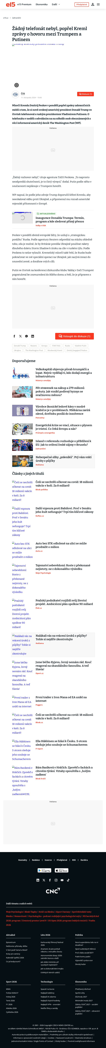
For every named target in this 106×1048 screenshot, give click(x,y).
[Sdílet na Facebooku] (14, 336)
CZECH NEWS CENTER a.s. (63, 1025)
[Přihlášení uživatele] (93, 4)
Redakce (36, 860)
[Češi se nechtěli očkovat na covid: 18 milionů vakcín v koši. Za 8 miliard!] (22, 491)
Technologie (47, 982)
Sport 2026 (11, 982)
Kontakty (22, 860)
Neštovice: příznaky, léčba (16, 946)
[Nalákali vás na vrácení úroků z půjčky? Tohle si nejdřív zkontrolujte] (22, 645)
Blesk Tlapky (31, 912)
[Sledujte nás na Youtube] (62, 880)
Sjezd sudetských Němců (85, 949)
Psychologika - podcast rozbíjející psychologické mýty (54, 916)
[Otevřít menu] (98, 4)
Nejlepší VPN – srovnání (50, 1004)
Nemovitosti (20, 916)
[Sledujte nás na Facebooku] (50, 880)
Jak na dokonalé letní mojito (52, 968)
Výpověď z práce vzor (84, 960)
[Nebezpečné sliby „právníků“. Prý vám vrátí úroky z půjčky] (22, 461)
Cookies (51, 1038)
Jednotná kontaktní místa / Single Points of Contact (32, 1041)
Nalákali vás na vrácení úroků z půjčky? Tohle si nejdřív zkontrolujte (61, 637)
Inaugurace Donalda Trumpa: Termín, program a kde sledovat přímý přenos (60, 219)
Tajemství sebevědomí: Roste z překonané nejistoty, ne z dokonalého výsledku (63, 567)
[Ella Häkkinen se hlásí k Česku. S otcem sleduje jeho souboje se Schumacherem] (22, 750)
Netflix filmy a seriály (49, 1008)
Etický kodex (60, 1041)
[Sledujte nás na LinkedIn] (38, 880)
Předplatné (62, 860)
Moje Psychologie (14, 912)
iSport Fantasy (63, 912)
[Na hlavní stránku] (10, 4)
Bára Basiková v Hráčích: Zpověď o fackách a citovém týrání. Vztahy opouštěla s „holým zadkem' (64, 771)
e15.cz (5, 18)
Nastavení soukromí (64, 1038)
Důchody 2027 (81, 996)
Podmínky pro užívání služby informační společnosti (71, 1034)
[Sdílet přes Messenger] (26, 336)
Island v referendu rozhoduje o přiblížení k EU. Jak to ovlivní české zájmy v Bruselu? (63, 442)
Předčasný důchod (83, 989)
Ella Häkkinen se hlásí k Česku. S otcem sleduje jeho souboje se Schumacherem (61, 742)
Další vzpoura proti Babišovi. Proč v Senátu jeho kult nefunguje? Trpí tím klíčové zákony (64, 510)
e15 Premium (24, 4)
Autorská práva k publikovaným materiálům (30, 1034)
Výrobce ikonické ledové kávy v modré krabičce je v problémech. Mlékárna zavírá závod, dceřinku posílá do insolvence (63, 410)
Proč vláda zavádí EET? (84, 952)
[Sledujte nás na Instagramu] (56, 880)
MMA (8, 989)
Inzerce (48, 860)
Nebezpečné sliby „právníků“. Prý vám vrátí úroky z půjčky (64, 459)
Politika (79, 935)
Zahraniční (16, 18)
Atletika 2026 (11, 1008)
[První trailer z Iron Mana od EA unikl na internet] (22, 702)
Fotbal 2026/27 (12, 993)
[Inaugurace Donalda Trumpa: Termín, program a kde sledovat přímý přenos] (22, 219)
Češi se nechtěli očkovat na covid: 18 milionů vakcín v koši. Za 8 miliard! (64, 483)
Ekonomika (41, 4)
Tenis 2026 (10, 1000)
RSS (74, 860)
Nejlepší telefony (47, 993)
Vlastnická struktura (83, 1038)
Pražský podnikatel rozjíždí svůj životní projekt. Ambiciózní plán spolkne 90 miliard (64, 602)
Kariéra (84, 860)
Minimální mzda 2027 (84, 1000)
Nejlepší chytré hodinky (50, 1000)
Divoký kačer (80, 964)
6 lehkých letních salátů (50, 972)
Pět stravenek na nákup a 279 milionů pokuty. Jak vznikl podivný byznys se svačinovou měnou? (60, 391)
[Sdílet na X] (20, 336)
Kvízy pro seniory (13, 954)
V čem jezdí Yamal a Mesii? (16, 950)
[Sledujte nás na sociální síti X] (44, 880)
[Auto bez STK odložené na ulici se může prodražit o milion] (22, 550)
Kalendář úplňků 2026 (15, 957)
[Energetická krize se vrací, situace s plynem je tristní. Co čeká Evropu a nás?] (22, 429)
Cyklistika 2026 (12, 1012)
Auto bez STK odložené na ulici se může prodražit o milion (61, 545)
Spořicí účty (80, 993)
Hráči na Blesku (46, 912)
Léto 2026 (45, 935)
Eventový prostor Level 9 (34, 920)
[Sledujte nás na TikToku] (68, 880)
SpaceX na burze (47, 989)
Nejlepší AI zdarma (48, 996)
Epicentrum (11, 942)
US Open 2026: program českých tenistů (67, 920)
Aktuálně (10, 935)
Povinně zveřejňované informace (81, 1041)
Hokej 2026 (10, 996)
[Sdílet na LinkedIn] (32, 336)
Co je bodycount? (13, 961)
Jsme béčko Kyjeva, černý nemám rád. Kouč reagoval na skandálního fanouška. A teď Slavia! (64, 666)
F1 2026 (9, 1004)
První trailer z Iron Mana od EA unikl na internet (61, 699)
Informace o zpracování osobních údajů (29, 1038)
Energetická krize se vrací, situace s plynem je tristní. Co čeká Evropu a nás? (64, 427)
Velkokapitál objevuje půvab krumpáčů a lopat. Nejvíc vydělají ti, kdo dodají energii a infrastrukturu (64, 373)
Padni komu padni (82, 956)
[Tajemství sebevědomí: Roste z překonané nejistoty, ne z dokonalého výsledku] (22, 579)
